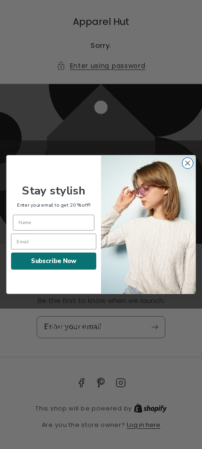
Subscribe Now (54, 260)
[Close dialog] (188, 163)
